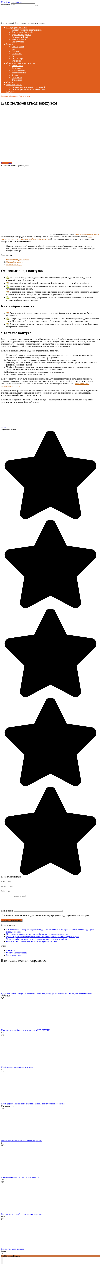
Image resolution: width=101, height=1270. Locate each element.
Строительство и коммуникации (21, 63)
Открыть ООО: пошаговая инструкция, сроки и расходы (31, 941)
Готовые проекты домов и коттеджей (28, 87)
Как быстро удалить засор (12, 1249)
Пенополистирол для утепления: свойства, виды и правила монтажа (37, 934)
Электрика (16, 61)
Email (4, 886)
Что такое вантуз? (14, 264)
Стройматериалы (19, 58)
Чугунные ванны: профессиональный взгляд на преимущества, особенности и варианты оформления (46, 993)
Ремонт (9, 44)
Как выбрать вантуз (15, 262)
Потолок (15, 51)
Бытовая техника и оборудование (27, 30)
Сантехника (17, 54)
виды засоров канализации (87, 234)
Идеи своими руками (21, 34)
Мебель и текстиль (20, 39)
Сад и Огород (18, 42)
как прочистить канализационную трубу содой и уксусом (46, 238)
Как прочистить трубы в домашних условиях (21, 1214)
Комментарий (7, 911)
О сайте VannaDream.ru (16, 953)
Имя (3, 881)
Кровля (15, 75)
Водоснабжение (19, 73)
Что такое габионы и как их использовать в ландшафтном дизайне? (36, 939)
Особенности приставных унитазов (17, 1067)
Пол (13, 49)
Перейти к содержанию (11, 2)
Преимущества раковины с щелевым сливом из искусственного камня (32, 1104)
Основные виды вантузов (17, 260)
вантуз (4, 427)
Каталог (10, 92)
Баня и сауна (17, 65)
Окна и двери (18, 46)
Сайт (3, 891)
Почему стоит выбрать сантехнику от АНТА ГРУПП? (25, 1030)
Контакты (10, 950)
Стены (14, 56)
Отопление (17, 77)
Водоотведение (18, 70)
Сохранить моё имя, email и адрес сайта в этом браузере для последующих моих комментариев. (47, 915)
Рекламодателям (13, 955)
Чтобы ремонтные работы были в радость (20, 1177)
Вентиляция (17, 68)
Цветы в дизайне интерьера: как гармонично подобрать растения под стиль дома (42, 936)
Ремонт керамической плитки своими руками (21, 1140)
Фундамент (17, 80)
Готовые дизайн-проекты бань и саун (28, 89)
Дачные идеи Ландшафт (22, 32)
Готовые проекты (14, 85)
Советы (9, 82)
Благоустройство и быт (16, 27)
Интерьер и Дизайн (20, 37)
